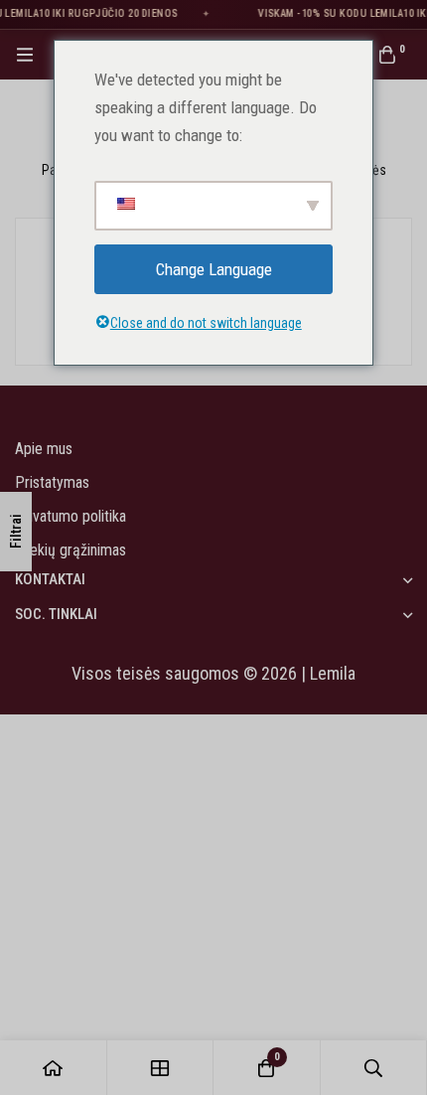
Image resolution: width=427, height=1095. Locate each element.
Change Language (214, 269)
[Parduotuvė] (160, 1067)
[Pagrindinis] (53, 1067)
